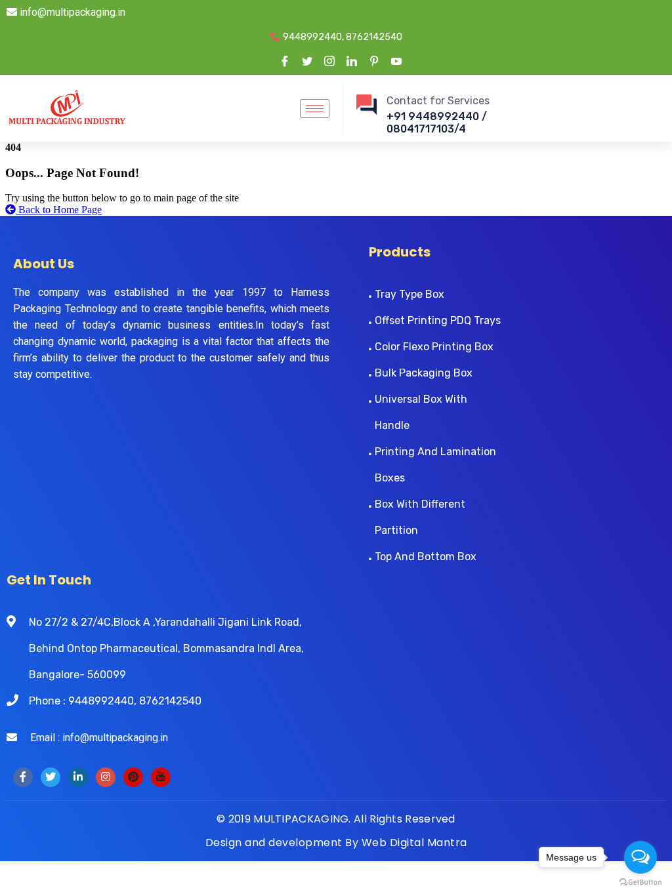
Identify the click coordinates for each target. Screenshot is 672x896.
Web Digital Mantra (414, 842)
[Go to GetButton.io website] (641, 882)
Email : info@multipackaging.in (92, 737)
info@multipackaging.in (71, 12)
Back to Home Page (59, 209)
